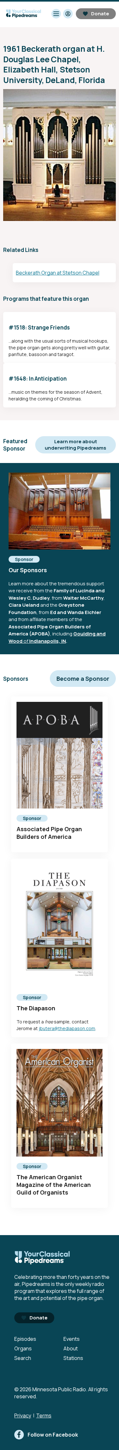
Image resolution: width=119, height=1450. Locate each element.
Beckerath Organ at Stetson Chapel (57, 272)
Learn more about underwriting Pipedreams (75, 444)
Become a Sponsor (82, 678)
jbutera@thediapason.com (67, 1028)
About (70, 1348)
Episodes (25, 1338)
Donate (100, 13)
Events (71, 1338)
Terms (43, 1415)
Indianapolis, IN (47, 641)
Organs (23, 1348)
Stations (73, 1358)
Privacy (22, 1415)
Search (22, 1358)
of (26, 641)
